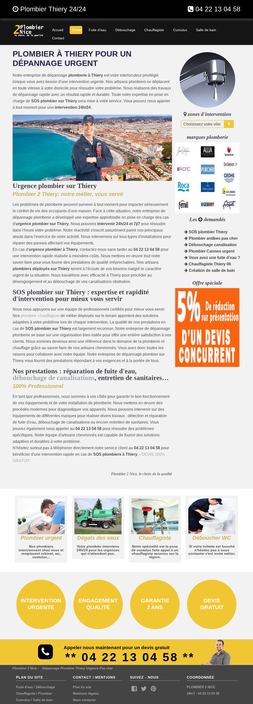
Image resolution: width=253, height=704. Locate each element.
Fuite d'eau (24, 687)
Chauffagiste (25, 693)
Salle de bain (43, 700)
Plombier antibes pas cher (213, 238)
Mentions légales (86, 693)
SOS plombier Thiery (208, 232)
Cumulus (23, 700)
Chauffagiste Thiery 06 (209, 264)
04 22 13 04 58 (217, 9)
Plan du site (82, 687)
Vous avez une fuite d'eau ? (214, 258)
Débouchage (45, 687)
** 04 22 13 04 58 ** (130, 657)
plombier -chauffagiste (40, 316)
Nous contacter (84, 700)
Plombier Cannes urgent (211, 251)
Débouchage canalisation (212, 245)
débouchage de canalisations (54, 378)
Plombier (45, 693)
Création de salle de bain (211, 270)
